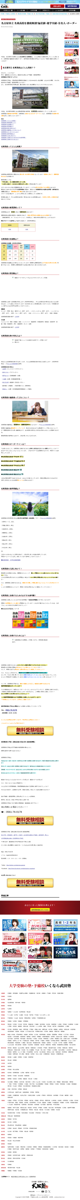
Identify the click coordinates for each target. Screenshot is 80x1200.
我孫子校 (57, 1031)
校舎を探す (57, 6)
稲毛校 (22, 1031)
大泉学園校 (74, 1038)
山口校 (9, 1131)
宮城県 (3, 1002)
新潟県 (3, 1057)
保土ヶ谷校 (39, 1054)
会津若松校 (22, 1011)
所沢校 (25, 1024)
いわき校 (15, 1011)
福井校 (9, 1066)
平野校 (15, 1100)
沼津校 (20, 1078)
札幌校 (9, 993)
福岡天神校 (11, 1146)
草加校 (65, 1024)
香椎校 (35, 1146)
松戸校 (50, 1029)
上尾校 (59, 1024)
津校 (9, 1089)
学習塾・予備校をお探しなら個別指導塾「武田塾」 (39, 1197)
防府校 (31, 1131)
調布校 (65, 1036)
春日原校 (61, 1146)
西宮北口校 (23, 1107)
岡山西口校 (11, 1125)
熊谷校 (9, 1024)
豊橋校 (59, 1081)
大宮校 (15, 1024)
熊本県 (3, 1158)
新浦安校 (15, 1029)
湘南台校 (75, 1050)
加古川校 (51, 1107)
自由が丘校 (59, 1036)
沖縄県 (3, 1171)
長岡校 (20, 1057)
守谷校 (36, 1015)
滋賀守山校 (18, 1092)
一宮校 (9, 1084)
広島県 (3, 1128)
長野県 (3, 1072)
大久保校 (47, 1109)
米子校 (15, 1119)
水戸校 (16, 1015)
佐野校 (34, 1018)
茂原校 (17, 1031)
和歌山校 (10, 1116)
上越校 (15, 1057)
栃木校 (21, 1018)
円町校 (43, 1095)
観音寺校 (20, 1137)
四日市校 (14, 1089)
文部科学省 (32, 1176)
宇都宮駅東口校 (41, 1018)
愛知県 (3, 1082)
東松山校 (25, 1026)
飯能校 (20, 1026)
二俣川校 (68, 1050)
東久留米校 (18, 1044)
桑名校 (25, 1089)
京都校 (9, 1095)
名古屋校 (10, 1081)
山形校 (9, 1008)
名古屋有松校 (26, 1086)
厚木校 (9, 1047)
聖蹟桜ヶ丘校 (58, 1038)
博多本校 (23, 1146)
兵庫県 (3, 1107)
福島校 (9, 1011)
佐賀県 (3, 1152)
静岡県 (3, 1079)
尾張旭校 (62, 1084)
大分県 (3, 1161)
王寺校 (18, 1112)
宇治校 (61, 1095)
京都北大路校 (31, 1095)
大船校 (9, 1054)
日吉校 (23, 1050)
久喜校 (76, 1024)
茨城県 (3, 1015)
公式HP (17, 316)
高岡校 (15, 1060)
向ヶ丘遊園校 (30, 1050)
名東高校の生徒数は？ (7, 124)
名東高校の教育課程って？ (8, 122)
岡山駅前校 (18, 1125)
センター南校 (21, 1052)
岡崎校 (16, 1081)
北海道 (3, 993)
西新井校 (48, 1044)
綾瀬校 (65, 1042)
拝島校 (32, 1040)
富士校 (30, 1078)
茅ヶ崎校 (21, 1054)
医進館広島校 (33, 1128)
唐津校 (15, 1152)
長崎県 (3, 1155)
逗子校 (36, 1052)
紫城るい (4, 389)
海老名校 (58, 1052)
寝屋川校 (47, 1100)
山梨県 (3, 1069)
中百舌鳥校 (56, 1104)
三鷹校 (23, 1042)
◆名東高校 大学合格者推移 (10, 560)
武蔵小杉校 (17, 1050)
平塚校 (45, 1047)
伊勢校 (20, 1089)
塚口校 (36, 1109)
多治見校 (20, 1075)
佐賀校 (9, 1152)
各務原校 (27, 1075)
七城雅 (4, 379)
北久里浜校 (42, 1052)
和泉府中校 (17, 1104)
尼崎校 (53, 1109)
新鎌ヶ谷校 (38, 1029)
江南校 (68, 1084)
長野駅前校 (16, 1072)
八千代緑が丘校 (30, 1031)
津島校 (20, 1086)
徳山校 (26, 1131)
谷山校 (18, 1167)
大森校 (42, 1040)
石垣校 (20, 1170)
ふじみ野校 (39, 1026)
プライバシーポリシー (43, 1195)
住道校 (59, 1100)
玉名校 (23, 1158)
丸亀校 (15, 1137)
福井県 (3, 1066)
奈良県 (3, 1113)
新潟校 (9, 1057)
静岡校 (9, 1078)
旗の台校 (29, 1042)
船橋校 (56, 1029)
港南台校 (10, 1050)
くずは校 (10, 1104)
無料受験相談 (72, 6)
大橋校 (72, 1146)
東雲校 (54, 1044)
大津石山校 (11, 1092)
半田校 (15, 1084)
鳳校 (16, 1102)
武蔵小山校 (67, 1038)
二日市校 (54, 1146)
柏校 (20, 1029)
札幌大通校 (60, 993)
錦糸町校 (23, 1036)
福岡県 (3, 1147)
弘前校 (9, 996)
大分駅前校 (11, 1161)
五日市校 (25, 1128)
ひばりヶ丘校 (72, 1040)
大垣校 (15, 1075)
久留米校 (29, 1146)
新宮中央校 (16, 1149)
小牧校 (26, 1084)
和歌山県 (3, 1116)
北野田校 (24, 1104)
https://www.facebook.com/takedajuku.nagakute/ (21, 868)
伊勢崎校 (25, 1021)
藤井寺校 (49, 1104)
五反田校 (30, 1044)
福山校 (15, 1128)
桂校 (71, 1095)
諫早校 (23, 1155)
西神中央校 (11, 1109)
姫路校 (9, 1107)
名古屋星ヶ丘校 (51, 1081)
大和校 (59, 1047)
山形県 (3, 1009)
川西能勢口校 (24, 1109)
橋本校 (70, 1047)
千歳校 (49, 993)
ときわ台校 (11, 1044)
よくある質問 (59, 10)
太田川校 (21, 1081)
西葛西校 (54, 1034)
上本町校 (54, 1100)
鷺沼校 (27, 1054)
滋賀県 (3, 1092)
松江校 (9, 1122)
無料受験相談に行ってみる (40, 910)
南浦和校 (54, 1024)
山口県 (3, 1131)
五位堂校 (31, 1112)
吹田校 (26, 1102)
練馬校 (28, 1036)
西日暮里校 (11, 1042)
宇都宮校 (10, 1018)
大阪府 (3, 1100)
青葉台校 (65, 1047)
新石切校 (30, 1104)
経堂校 (24, 1044)
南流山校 (66, 1029)
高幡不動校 (64, 1040)
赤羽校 (53, 1036)
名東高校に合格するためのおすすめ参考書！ (13, 137)
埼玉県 (3, 1024)
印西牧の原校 (39, 1031)
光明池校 (36, 1104)
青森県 (3, 996)
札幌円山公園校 (23, 993)
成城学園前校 (45, 1036)
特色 (10, 229)
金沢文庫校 (62, 1050)
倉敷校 (24, 1125)
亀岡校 (67, 1095)
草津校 (32, 1092)
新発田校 (31, 1057)
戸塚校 (49, 1050)
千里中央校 (11, 1102)
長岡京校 (49, 1095)
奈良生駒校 (25, 1112)
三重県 (3, 1089)
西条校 (20, 1128)
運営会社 (32, 1195)
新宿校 (49, 1034)
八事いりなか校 (36, 1081)
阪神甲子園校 (71, 1107)
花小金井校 (73, 1044)
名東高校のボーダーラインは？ (10, 132)
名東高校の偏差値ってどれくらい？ (11, 130)
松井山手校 (23, 1095)
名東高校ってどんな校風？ (8, 120)
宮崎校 (9, 1164)
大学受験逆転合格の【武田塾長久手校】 (12, 838)
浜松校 (15, 1078)
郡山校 (28, 1011)
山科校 (38, 1095)
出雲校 (15, 1122)
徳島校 (9, 1134)
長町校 (23, 1002)
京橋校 (49, 1102)
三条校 (25, 1057)
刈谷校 (43, 1081)
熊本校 (9, 1158)
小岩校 (35, 1038)
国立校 (42, 1044)
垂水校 (41, 1109)
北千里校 (43, 1104)
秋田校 (9, 1005)
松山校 (9, 1140)
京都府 (3, 1095)
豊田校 (71, 1081)
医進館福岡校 (47, 1146)
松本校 (9, 1072)
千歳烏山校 (26, 1040)
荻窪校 (9, 1036)
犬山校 (15, 1086)
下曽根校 (38, 1149)
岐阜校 (9, 1075)
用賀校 (47, 1040)
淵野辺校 (15, 1054)
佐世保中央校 (16, 1155)
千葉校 (31, 1029)
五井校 (46, 1031)
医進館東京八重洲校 (63, 1044)
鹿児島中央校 (11, 1167)
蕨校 (45, 1026)
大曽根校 (20, 1084)
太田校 (15, 1021)
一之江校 (54, 1042)
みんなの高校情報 (12, 363)
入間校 (9, 1026)
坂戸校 (54, 1026)
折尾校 (32, 1149)
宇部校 (21, 1131)
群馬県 (3, 1021)
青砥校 (43, 1042)
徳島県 (3, 1134)
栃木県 (3, 1018)
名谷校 (58, 1109)
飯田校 (27, 1072)
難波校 (44, 1102)
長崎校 (9, 1155)
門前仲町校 (19, 1034)
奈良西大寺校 (11, 1112)
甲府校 (9, 1069)
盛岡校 (9, 999)
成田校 (61, 1029)
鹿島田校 (71, 1052)
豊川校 (9, 1086)
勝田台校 (44, 1029)
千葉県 (3, 1029)
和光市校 (32, 1026)
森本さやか (5, 372)
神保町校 (46, 1038)
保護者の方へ (46, 10)
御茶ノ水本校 (11, 1034)
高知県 (3, 1144)
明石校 (30, 1107)
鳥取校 (9, 1119)
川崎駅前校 (46, 1054)
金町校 (34, 1036)
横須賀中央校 (52, 1047)
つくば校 (10, 1015)
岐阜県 (3, 1076)
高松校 (9, 1137)
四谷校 (72, 1034)
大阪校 (9, 1100)
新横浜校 (33, 1047)
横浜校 (15, 1047)
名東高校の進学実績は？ (8, 133)
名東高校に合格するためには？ (10, 139)
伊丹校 (35, 1107)
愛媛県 (3, 1141)
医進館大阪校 (74, 1102)
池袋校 (26, 1034)
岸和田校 (65, 1100)
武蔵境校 (36, 1044)
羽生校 (49, 1026)
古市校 (67, 1102)
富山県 (3, 1060)
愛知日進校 (65, 1081)
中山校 (37, 1050)
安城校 (46, 1084)
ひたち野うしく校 (44, 1015)
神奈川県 (3, 1048)
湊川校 (17, 1109)
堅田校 (37, 1092)
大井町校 (71, 1036)
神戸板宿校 (58, 1107)
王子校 (60, 1042)
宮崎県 (3, 1164)
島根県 (3, 1122)
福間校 (52, 1149)
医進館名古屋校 (36, 1086)
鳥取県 (3, 1119)
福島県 (3, 1012)
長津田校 (64, 1052)
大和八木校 (45, 1112)
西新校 (40, 1146)
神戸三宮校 (16, 1107)
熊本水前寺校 (16, 1158)
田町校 (60, 1034)
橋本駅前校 (17, 1116)
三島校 (35, 1078)
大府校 (57, 1084)
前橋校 (20, 1021)
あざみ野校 (21, 1047)
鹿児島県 (3, 1167)
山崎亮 (4, 369)
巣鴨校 (39, 1036)
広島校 (9, 1128)
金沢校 (9, 1063)
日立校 (26, 1015)
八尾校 (71, 1100)
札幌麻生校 (32, 993)
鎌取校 (51, 1031)
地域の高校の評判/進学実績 (8, 19)
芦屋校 (40, 1107)
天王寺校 (20, 1100)
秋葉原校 (17, 1042)
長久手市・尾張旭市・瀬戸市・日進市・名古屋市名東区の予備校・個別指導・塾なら (25, 835)
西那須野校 (27, 1018)
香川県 (3, 1137)
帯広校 (54, 993)
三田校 (64, 1107)
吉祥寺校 (16, 1038)
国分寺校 (29, 1038)
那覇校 (9, 1170)
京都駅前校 (16, 1095)
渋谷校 (40, 1038)
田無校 (9, 1040)
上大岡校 (54, 1050)
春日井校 (28, 1081)
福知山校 (10, 1097)
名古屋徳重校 (39, 1084)
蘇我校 (63, 1031)
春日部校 (42, 1024)
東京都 (3, 1034)
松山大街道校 (16, 1140)
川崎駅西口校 (59, 1054)
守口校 (39, 1102)
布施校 (62, 1102)
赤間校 (22, 1149)
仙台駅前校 (11, 1002)
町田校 (31, 1034)
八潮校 (67, 1026)
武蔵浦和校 (61, 1026)
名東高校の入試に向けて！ (8, 135)
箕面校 (21, 1102)
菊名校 (53, 1054)
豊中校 (42, 1100)
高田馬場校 (42, 1034)
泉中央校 (17, 1002)
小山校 (16, 1018)
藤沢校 (27, 1047)
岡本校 (31, 1109)
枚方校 (31, 1100)
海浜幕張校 (11, 1031)
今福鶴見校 (56, 1102)
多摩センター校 (17, 1040)
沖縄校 (15, 1170)
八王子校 (66, 1034)
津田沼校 (25, 1029)
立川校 (36, 1034)
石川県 (3, 1063)
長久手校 (32, 1084)
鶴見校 (9, 1052)
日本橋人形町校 (55, 1040)
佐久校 (32, 1072)
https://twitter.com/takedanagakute (15, 865)
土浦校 (21, 1015)
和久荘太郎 (5, 382)
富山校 (9, 1060)
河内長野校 (33, 1102)
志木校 (48, 1024)
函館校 (43, 993)
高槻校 (36, 1100)
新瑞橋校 (74, 1084)
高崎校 (9, 1021)
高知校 (9, 1143)
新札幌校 (15, 993)
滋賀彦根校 (26, 1092)
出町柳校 (56, 1095)
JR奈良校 (38, 1112)
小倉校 (17, 1146)
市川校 (9, 1029)
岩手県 (3, 999)
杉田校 (32, 1054)
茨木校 (76, 1100)
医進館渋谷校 (36, 1042)
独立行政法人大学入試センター (20, 1176)
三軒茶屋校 (16, 1036)
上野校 (52, 1038)
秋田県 (3, 1005)
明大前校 (23, 1038)
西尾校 (52, 1084)
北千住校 (10, 1038)
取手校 (31, 1015)
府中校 (37, 1040)
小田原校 (39, 1047)
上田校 (22, 1072)
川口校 (20, 1024)
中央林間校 (30, 1052)
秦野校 (15, 1052)
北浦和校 (70, 1024)
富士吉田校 (16, 1069)
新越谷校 (31, 1024)
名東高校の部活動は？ (7, 126)
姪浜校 (67, 1146)
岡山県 (3, 1125)
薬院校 (27, 1149)
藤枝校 (25, 1078)
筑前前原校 (45, 1149)
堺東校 (26, 1100)
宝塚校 (45, 1107)
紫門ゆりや (5, 375)
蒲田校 (49, 1042)
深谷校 (15, 1026)
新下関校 (15, 1131)
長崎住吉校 (30, 1155)
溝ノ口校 (43, 1050)
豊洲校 (70, 1042)
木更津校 (73, 1029)
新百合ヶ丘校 (50, 1052)
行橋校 (9, 1149)
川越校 (36, 1024)
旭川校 (38, 993)
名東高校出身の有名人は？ (8, 128)
